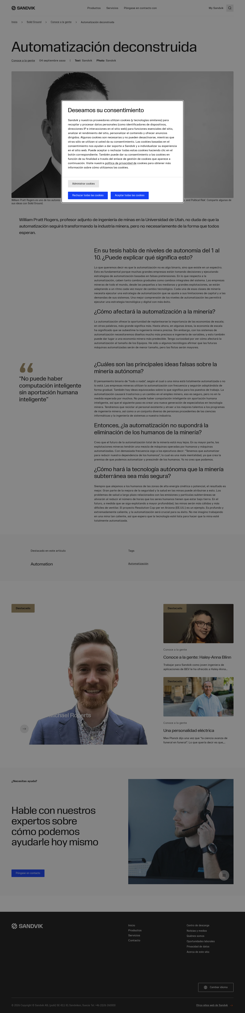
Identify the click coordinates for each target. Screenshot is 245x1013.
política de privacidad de (120, 163)
